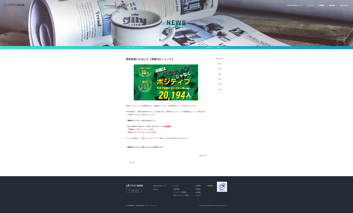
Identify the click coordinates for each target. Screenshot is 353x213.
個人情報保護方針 (130, 205)
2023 (219, 69)
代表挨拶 (198, 189)
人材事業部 (176, 189)
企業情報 (321, 5)
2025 (219, 63)
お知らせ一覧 (134, 47)
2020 (219, 84)
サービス (310, 5)
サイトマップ (154, 205)
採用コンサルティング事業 (181, 195)
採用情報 (332, 5)
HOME (127, 47)
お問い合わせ (344, 5)
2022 (219, 74)
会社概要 (198, 192)
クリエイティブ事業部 (179, 192)
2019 (219, 89)
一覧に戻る (131, 162)
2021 (219, 79)
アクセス (198, 195)
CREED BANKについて (294, 5)
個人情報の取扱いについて (142, 205)
